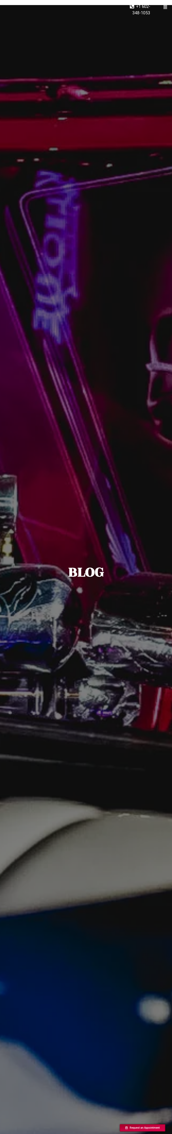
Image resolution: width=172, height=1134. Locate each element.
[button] (142, 1127)
